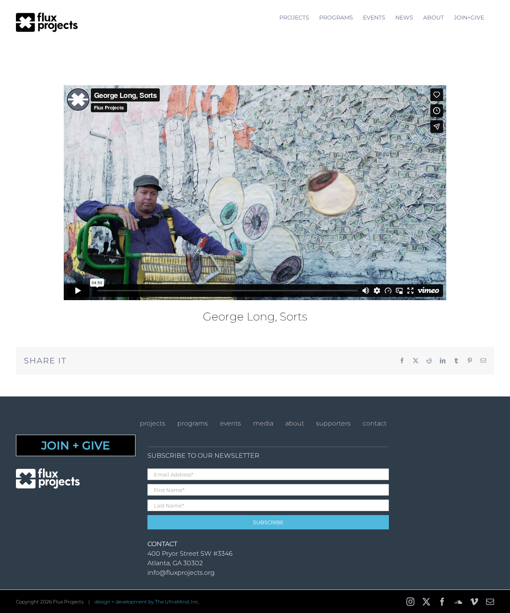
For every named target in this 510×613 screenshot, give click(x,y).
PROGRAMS (192, 423)
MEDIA (263, 423)
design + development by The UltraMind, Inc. (146, 602)
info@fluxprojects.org (181, 572)
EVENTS (230, 423)
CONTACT (374, 423)
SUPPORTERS (333, 423)
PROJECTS (152, 423)
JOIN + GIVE (75, 445)
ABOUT (294, 423)
